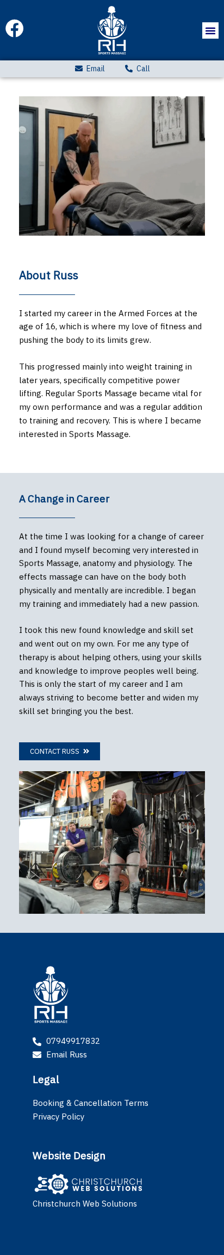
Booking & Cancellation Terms (90, 1103)
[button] (210, 30)
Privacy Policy (58, 1116)
